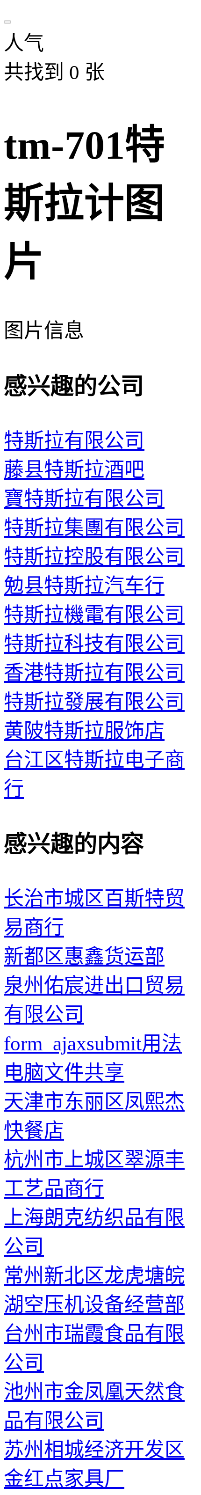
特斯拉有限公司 (74, 441)
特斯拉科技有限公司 (94, 644)
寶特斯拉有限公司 (84, 499)
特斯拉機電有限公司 (94, 615)
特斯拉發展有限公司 (94, 702)
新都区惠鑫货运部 (84, 956)
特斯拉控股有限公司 (94, 557)
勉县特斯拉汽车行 (84, 586)
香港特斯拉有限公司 (94, 673)
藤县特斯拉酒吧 (74, 470)
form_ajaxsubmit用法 (93, 1044)
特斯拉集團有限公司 (94, 528)
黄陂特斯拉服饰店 (84, 731)
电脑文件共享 (64, 1073)
